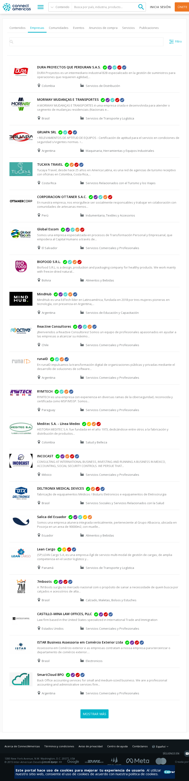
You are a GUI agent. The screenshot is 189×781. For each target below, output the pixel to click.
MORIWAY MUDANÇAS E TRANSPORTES (68, 99)
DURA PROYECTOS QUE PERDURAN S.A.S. (69, 67)
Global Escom (48, 229)
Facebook (138, 760)
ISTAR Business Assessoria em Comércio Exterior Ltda (80, 642)
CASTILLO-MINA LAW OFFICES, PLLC (64, 614)
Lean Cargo (46, 549)
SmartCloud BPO (50, 674)
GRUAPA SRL (46, 132)
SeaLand (115, 762)
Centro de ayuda (117, 746)
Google (74, 760)
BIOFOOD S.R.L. (49, 261)
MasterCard (165, 762)
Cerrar (167, 772)
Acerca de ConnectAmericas (22, 746)
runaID (42, 359)
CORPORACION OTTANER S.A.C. (62, 197)
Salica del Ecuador (51, 517)
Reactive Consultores (54, 326)
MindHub (44, 294)
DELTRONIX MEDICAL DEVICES (60, 488)
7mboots (44, 581)
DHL (94, 760)
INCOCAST (45, 456)
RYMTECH (45, 391)
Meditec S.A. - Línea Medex (58, 423)
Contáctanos (140, 746)
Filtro (178, 41)
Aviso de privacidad (91, 746)
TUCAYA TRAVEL (50, 164)
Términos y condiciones (59, 746)
